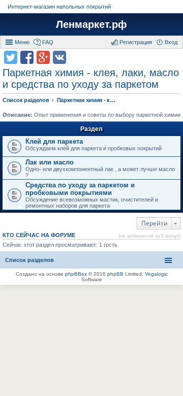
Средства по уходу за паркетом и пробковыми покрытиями (80, 188)
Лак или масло (49, 162)
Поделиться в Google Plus (43, 57)
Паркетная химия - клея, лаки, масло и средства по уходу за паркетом (91, 78)
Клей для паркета (54, 141)
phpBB (115, 274)
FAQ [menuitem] (47, 42)
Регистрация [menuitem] (135, 42)
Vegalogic (156, 274)
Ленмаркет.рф (91, 24)
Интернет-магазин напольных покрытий (59, 7)
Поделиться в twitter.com (10, 57)
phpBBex (76, 274)
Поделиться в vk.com (59, 57)
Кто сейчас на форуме (39, 235)
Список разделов (29, 260)
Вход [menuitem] (171, 42)
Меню (22, 42)
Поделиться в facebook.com (27, 57)
